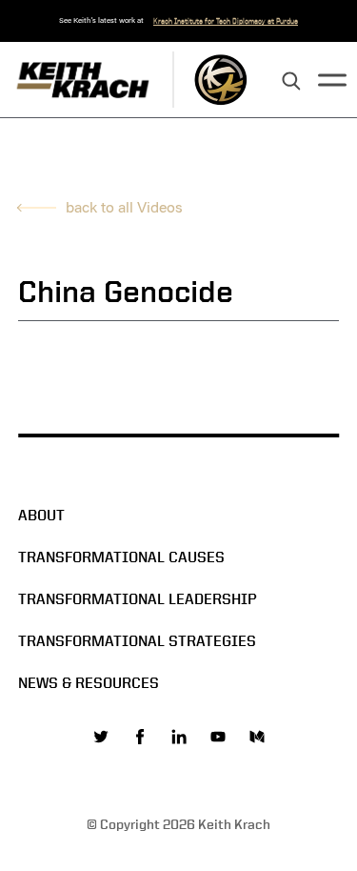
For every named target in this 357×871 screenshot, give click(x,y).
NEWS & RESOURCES (88, 683)
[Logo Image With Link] (220, 79)
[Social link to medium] (257, 736)
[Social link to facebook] (140, 736)
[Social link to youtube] (218, 736)
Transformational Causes (121, 557)
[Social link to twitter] (101, 736)
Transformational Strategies (137, 641)
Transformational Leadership (137, 599)
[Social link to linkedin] (179, 736)
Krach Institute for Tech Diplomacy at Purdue (225, 21)
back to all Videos (124, 207)
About (41, 515)
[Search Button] (291, 81)
